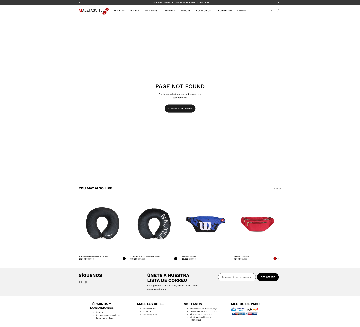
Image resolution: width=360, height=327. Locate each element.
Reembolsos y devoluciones (108, 315)
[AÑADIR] (122, 249)
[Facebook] (80, 282)
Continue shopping (180, 108)
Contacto (147, 311)
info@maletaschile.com (200, 317)
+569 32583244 (196, 320)
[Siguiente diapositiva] (122, 224)
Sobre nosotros (149, 308)
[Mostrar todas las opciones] (279, 258)
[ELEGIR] (225, 249)
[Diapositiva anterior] (83, 224)
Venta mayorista (150, 314)
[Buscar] (272, 11)
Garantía (99, 312)
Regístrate (268, 277)
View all (277, 188)
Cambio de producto (105, 318)
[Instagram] (85, 282)
